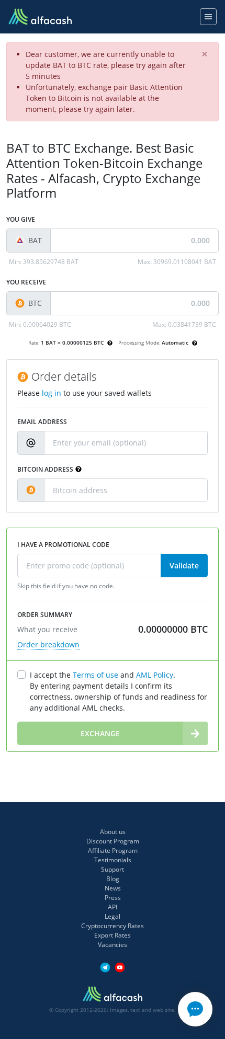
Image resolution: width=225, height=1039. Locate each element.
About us (113, 831)
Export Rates (112, 935)
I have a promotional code (63, 544)
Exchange (100, 733)
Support (112, 869)
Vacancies (112, 944)
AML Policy (154, 675)
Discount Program (112, 841)
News (113, 888)
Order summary (44, 614)
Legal (112, 916)
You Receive (26, 282)
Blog (112, 878)
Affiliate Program (113, 850)
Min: (43, 261)
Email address (42, 421)
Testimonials (112, 859)
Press (113, 897)
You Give (20, 219)
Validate (184, 565)
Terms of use (95, 675)
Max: (177, 261)
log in (51, 393)
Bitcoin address (45, 469)
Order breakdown (48, 644)
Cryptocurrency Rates (112, 925)
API (112, 907)
